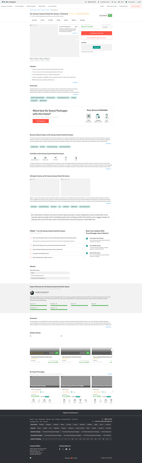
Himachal (101, 428)
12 (80, 439)
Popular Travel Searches (70, 412)
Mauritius (82, 424)
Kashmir (64, 428)
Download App (131, 2)
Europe (75, 424)
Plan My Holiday (136, 6)
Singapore (48, 424)
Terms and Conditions (66, 419)
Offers (122, 2)
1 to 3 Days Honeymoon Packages (50, 431)
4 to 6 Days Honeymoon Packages (70, 431)
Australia (108, 424)
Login (139, 2)
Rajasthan (56, 428)
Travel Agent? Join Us (105, 2)
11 (76, 439)
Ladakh (45, 428)
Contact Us (45, 421)
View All (110, 374)
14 (88, 439)
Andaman (70, 428)
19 (107, 439)
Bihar (88, 428)
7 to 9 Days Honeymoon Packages (90, 431)
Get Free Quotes (41, 121)
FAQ (41, 421)
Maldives (89, 424)
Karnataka (108, 428)
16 (95, 439)
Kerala (39, 428)
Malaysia (56, 424)
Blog (115, 2)
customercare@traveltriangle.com (103, 421)
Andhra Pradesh (80, 428)
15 (91, 439)
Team (36, 419)
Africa (101, 424)
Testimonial (48, 419)
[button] (77, 40)
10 (72, 439)
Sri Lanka (68, 424)
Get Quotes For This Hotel (96, 33)
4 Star (43, 391)
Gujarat (94, 428)
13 (84, 439)
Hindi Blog (57, 419)
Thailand (41, 424)
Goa (50, 428)
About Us (32, 419)
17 (99, 439)
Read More (75, 82)
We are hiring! (42, 419)
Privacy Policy (75, 419)
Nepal (62, 424)
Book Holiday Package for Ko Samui (96, 38)
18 (103, 439)
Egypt (96, 424)
